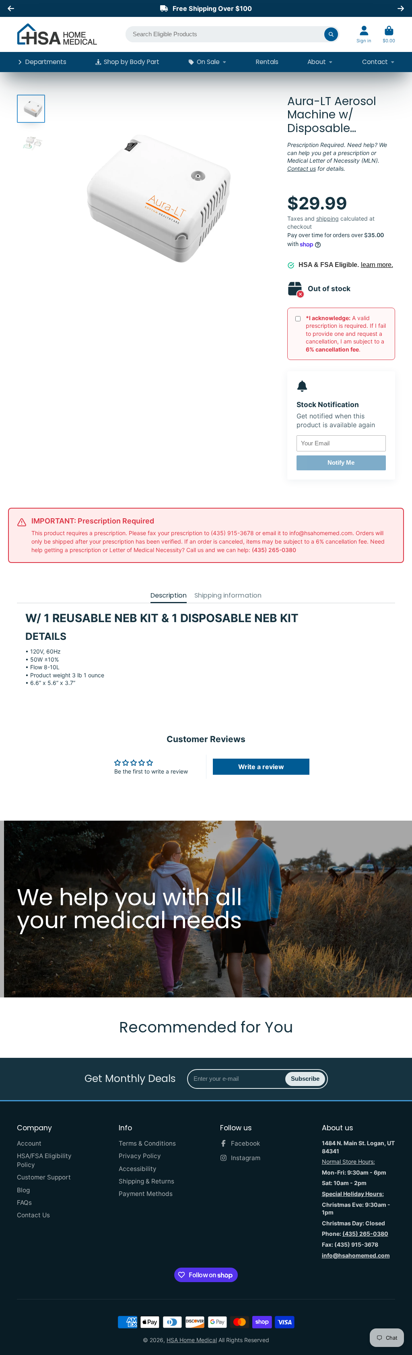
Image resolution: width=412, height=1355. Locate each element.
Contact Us (33, 1215)
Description (168, 595)
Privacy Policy (140, 1156)
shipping (327, 218)
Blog (23, 1190)
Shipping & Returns (146, 1181)
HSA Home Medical (192, 1339)
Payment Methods (146, 1194)
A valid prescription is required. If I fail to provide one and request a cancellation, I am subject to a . (346, 333)
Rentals (267, 62)
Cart (389, 34)
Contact (375, 62)
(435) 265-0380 (274, 549)
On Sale (208, 62)
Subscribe (305, 1078)
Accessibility (138, 1169)
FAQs (24, 1202)
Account (363, 34)
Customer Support (44, 1177)
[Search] (331, 34)
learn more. (377, 264)
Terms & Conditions (147, 1143)
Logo (57, 34)
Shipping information (228, 595)
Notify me (341, 462)
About (316, 62)
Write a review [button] (261, 767)
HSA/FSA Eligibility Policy (44, 1160)
